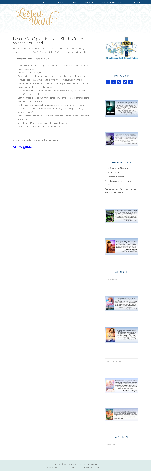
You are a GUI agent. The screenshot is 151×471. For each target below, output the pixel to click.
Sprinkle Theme (66, 467)
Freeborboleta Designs (90, 464)
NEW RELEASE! (112, 172)
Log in (102, 467)
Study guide (22, 147)
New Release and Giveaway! (117, 168)
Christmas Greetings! (114, 176)
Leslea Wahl (37, 16)
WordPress (94, 467)
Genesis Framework (82, 467)
